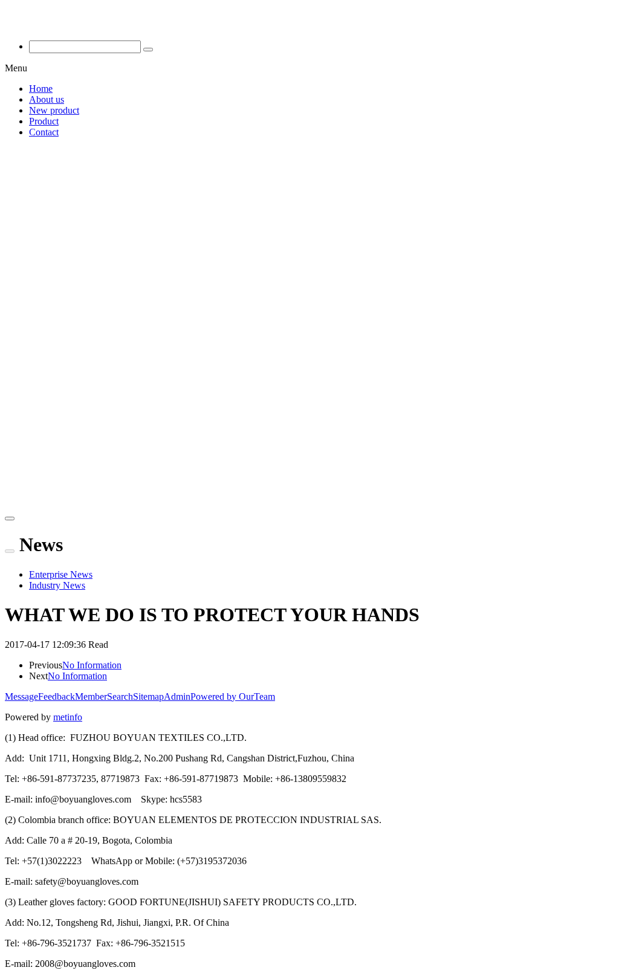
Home (41, 88)
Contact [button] (44, 132)
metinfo (67, 717)
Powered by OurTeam (232, 696)
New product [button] (54, 110)
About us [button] (46, 99)
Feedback (56, 696)
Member (91, 696)
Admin (177, 696)
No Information (92, 665)
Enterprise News (60, 574)
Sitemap (148, 696)
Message (21, 696)
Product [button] (44, 121)
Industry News (57, 585)
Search (120, 696)
